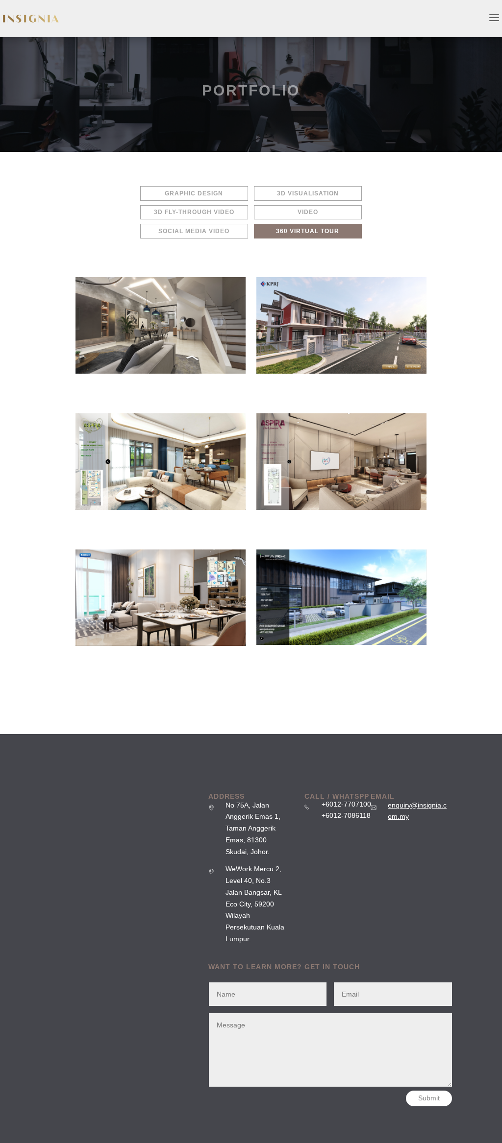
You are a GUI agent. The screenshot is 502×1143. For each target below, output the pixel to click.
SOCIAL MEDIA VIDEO (193, 231)
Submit (429, 1098)
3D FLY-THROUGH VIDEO (194, 212)
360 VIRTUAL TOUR (307, 231)
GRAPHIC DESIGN (194, 193)
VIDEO (308, 212)
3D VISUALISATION (308, 193)
